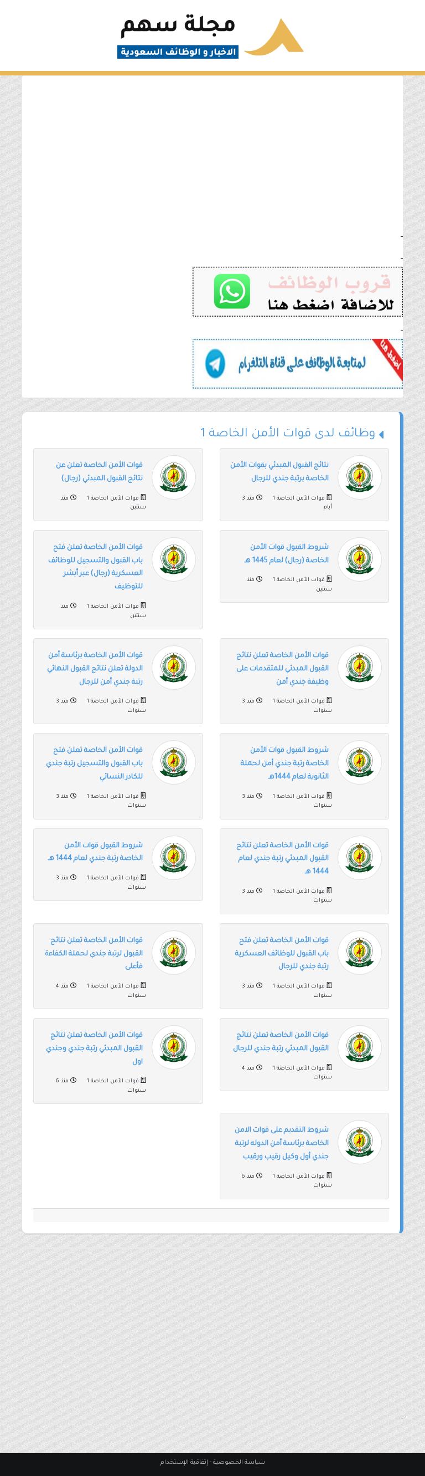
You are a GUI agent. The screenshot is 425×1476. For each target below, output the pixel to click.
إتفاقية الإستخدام (184, 1462)
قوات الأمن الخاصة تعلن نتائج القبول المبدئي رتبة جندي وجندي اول (94, 1049)
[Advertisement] (212, 153)
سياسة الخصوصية (239, 1462)
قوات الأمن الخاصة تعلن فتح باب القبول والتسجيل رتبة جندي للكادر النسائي (94, 764)
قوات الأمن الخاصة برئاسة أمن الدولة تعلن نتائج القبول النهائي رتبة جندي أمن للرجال (95, 669)
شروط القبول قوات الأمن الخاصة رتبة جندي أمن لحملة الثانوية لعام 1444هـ (285, 764)
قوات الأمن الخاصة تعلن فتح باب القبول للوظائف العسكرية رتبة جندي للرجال (282, 954)
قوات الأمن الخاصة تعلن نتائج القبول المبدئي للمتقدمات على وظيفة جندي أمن (282, 669)
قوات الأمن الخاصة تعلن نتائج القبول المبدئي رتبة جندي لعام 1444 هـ (282, 859)
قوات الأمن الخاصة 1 (299, 499)
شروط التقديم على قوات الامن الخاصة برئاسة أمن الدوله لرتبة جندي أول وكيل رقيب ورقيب (282, 1144)
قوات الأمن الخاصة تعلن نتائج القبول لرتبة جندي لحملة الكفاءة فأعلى (94, 954)
